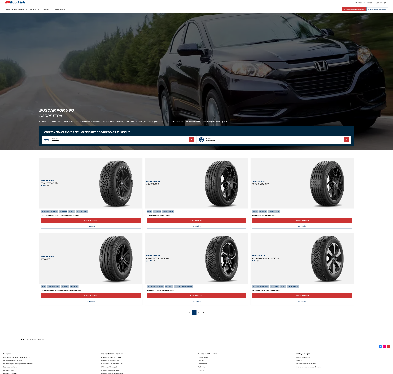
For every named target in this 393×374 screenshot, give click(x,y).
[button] (119, 140)
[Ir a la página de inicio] (15, 3)
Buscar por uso (31, 339)
